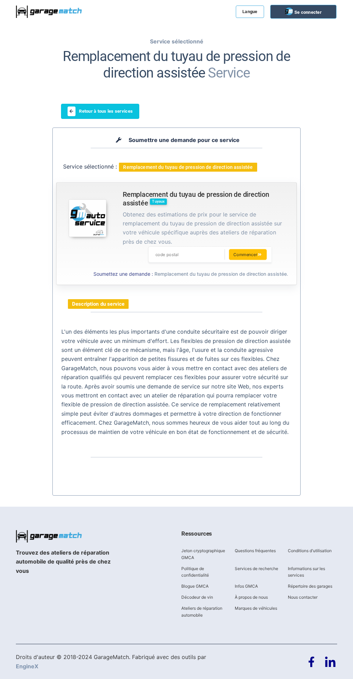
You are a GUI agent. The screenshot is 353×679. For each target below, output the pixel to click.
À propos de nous (251, 597)
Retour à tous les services (106, 111)
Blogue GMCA (195, 586)
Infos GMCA (246, 586)
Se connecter (307, 12)
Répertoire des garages (310, 586)
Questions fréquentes (255, 550)
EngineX (27, 666)
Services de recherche (256, 568)
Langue (250, 11)
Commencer (245, 254)
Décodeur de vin (197, 597)
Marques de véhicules (256, 608)
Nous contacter (302, 597)
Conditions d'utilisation (310, 550)
